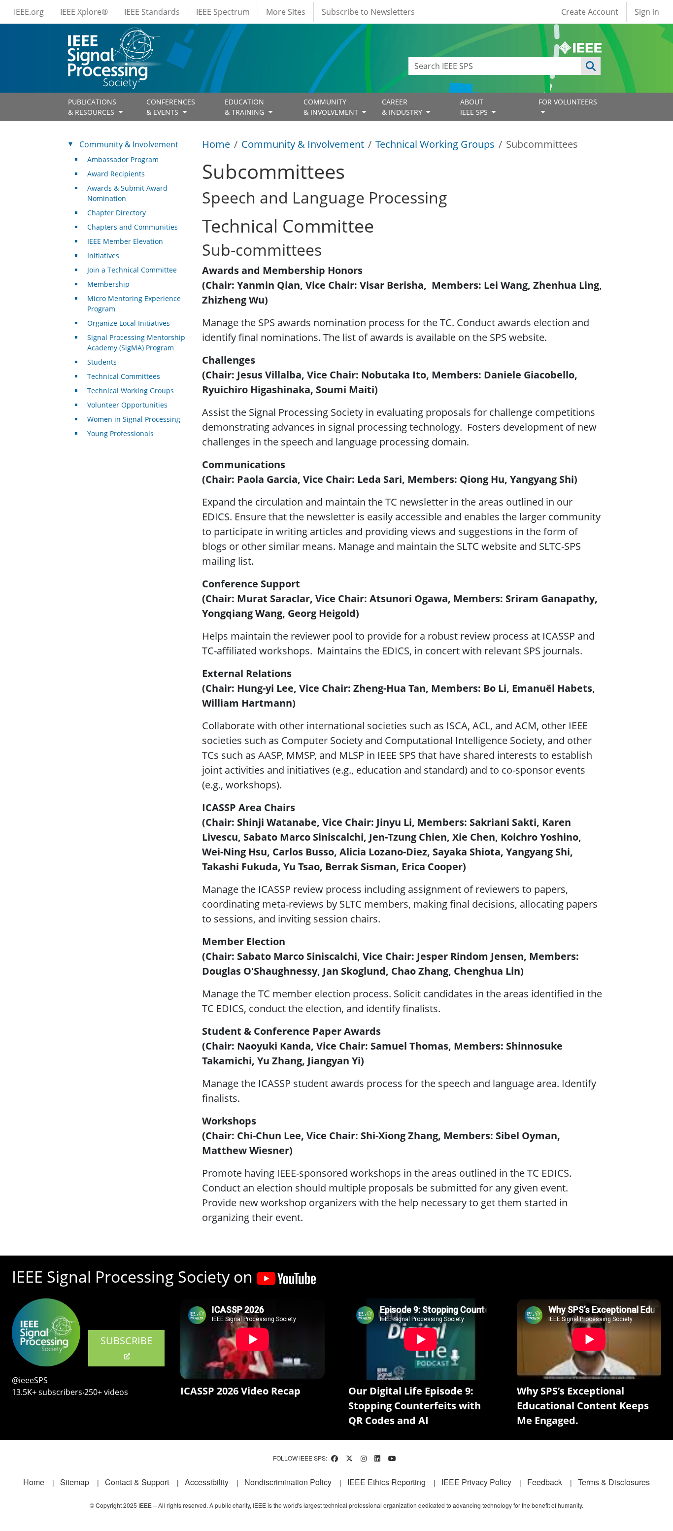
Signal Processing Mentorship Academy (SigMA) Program (136, 342)
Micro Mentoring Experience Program (134, 303)
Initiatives (103, 255)
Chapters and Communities (132, 227)
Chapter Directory (116, 212)
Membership (108, 284)
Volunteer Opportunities (127, 404)
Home (216, 144)
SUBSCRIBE (126, 1340)
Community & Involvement (302, 144)
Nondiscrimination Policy (288, 1482)
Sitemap (74, 1482)
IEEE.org (29, 11)
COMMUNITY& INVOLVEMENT (331, 107)
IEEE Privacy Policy (476, 1482)
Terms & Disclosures (614, 1482)
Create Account (589, 11)
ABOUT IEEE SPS (475, 107)
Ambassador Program (123, 159)
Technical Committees (123, 376)
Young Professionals (120, 433)
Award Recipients (116, 173)
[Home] (113, 36)
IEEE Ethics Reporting (386, 1482)
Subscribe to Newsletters (368, 11)
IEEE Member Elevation (125, 241)
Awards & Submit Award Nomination (127, 193)
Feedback (544, 1482)
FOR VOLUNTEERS (567, 101)
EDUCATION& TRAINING (245, 107)
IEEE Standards (152, 11)
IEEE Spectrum (223, 11)
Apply (591, 66)
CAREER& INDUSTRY (403, 107)
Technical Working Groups (435, 144)
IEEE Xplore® (84, 11)
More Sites (285, 11)
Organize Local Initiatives (128, 323)
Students (102, 362)
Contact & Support (137, 1482)
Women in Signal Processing (133, 419)
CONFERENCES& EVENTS (170, 107)
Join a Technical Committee (132, 269)
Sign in (647, 11)
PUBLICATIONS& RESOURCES (92, 107)
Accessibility (207, 1482)
